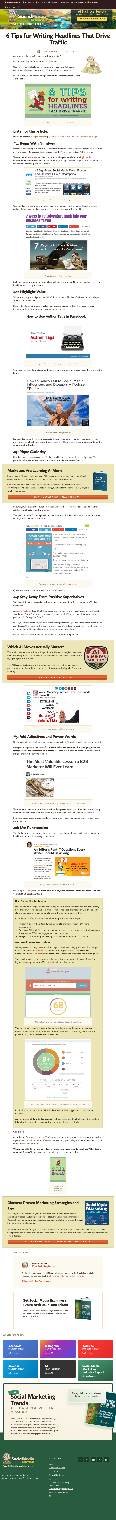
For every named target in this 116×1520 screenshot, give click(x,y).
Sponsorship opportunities (58, 1492)
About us (52, 1464)
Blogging (23, 1252)
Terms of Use (22, 1478)
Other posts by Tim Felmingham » (36, 1281)
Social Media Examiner (27, 15)
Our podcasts (54, 1471)
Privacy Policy (33, 1478)
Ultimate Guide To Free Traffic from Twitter (66, 1276)
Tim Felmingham (43, 1266)
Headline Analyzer (37, 953)
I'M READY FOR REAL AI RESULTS (57, 677)
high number (86, 157)
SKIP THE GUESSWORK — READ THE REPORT (58, 497)
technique (29, 890)
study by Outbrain (23, 610)
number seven (55, 209)
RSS (98, 136)
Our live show (54, 1479)
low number (32, 157)
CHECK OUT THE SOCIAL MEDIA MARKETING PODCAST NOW (58, 1242)
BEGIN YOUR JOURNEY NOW (92, 19)
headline (24, 1140)
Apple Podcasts (40, 136)
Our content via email (57, 1468)
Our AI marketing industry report (61, 1489)
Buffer (30, 918)
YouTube (75, 136)
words (69, 809)
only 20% (43, 1137)
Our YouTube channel (56, 1475)
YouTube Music (63, 136)
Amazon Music (88, 136)
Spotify (51, 136)
